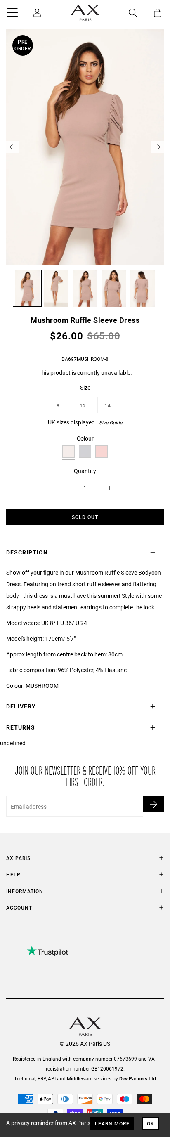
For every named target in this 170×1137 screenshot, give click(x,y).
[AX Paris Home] (85, 13)
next (157, 147)
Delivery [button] (21, 706)
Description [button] (27, 552)
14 (107, 405)
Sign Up (153, 804)
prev (12, 147)
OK (150, 1123)
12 (83, 405)
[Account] (37, 12)
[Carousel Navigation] (85, 147)
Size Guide (110, 422)
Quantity (85, 471)
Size (85, 387)
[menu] (12, 14)
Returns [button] (20, 727)
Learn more (112, 1123)
